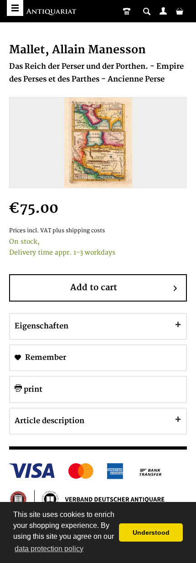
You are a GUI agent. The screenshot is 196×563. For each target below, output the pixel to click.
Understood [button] (151, 532)
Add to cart (93, 287)
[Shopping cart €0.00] (179, 11)
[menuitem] (163, 11)
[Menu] (15, 8)
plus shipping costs (78, 230)
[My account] (163, 11)
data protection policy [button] (49, 549)
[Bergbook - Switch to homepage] (52, 12)
